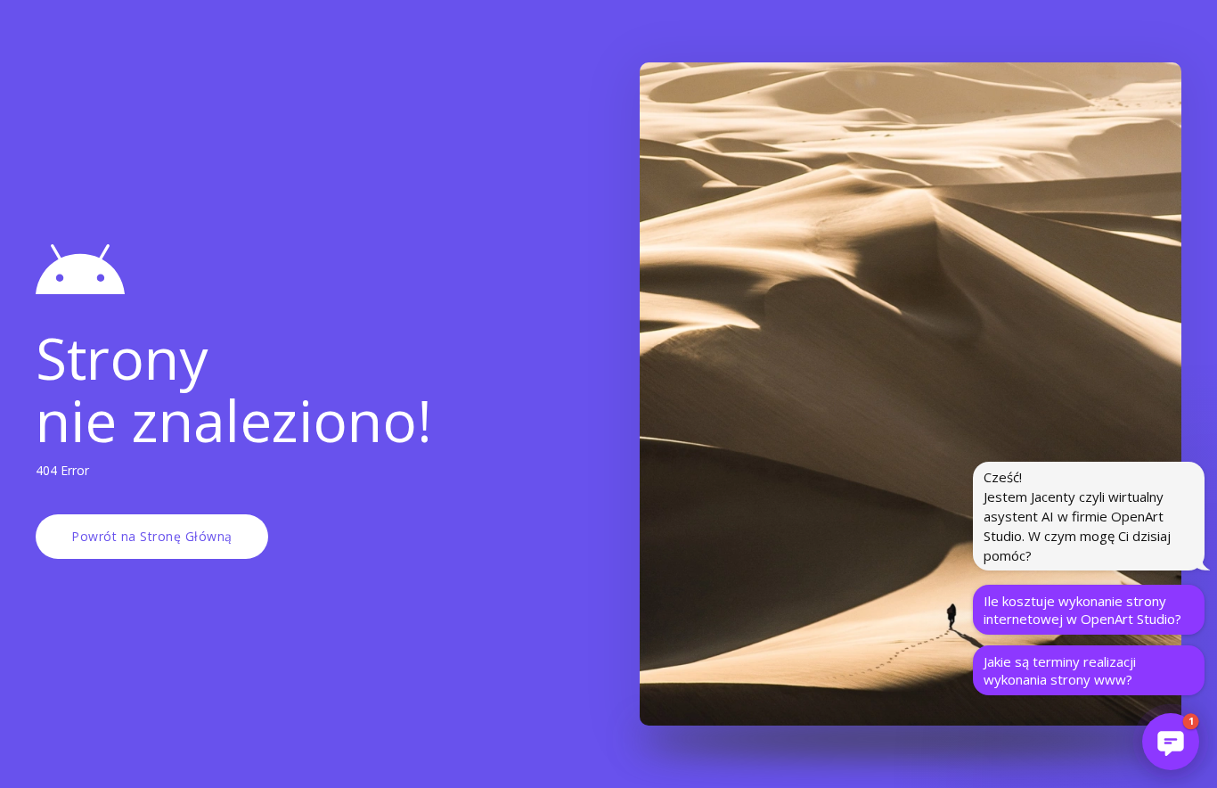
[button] (1170, 741)
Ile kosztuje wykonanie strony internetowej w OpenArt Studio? (1082, 610)
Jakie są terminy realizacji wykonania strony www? (1060, 670)
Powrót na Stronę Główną (152, 536)
